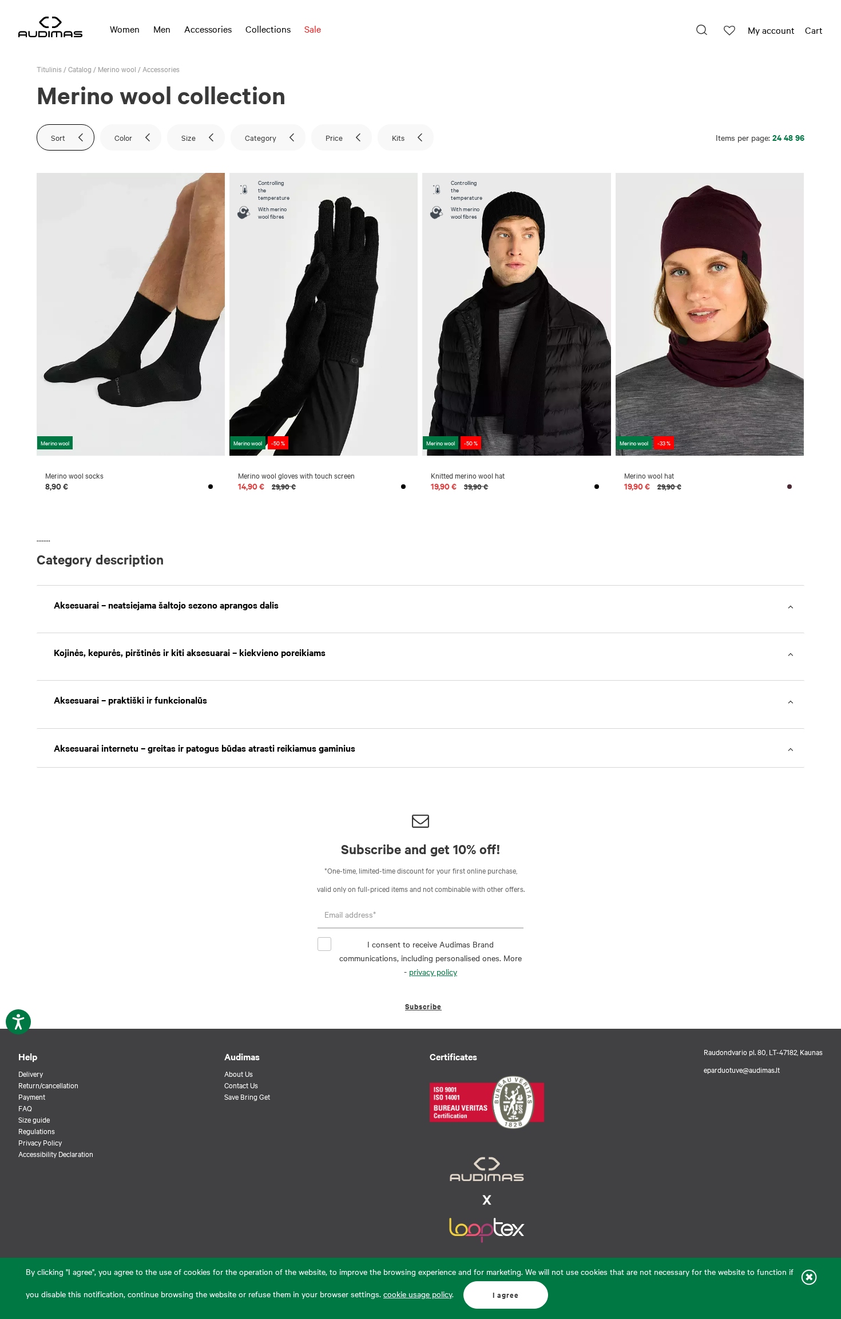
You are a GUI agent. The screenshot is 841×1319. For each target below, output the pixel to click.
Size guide (34, 1119)
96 (799, 137)
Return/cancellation (48, 1085)
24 (777, 137)
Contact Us (241, 1085)
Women (125, 28)
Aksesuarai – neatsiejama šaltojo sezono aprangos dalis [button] (166, 604)
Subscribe (423, 1006)
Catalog (80, 69)
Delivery (30, 1073)
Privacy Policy (40, 1142)
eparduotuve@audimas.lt (742, 1069)
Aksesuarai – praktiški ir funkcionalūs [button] (130, 699)
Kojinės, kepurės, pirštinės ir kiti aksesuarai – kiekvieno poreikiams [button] (190, 652)
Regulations (36, 1131)
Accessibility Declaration (55, 1153)
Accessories (208, 28)
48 (788, 137)
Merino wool (117, 69)
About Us (238, 1073)
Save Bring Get (247, 1096)
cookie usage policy (417, 1294)
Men (161, 28)
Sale (312, 28)
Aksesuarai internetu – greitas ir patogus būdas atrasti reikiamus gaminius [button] (204, 747)
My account (771, 29)
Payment (31, 1096)
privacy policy (433, 971)
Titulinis (49, 69)
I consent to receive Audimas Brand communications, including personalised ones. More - (430, 957)
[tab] (420, 605)
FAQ (25, 1108)
